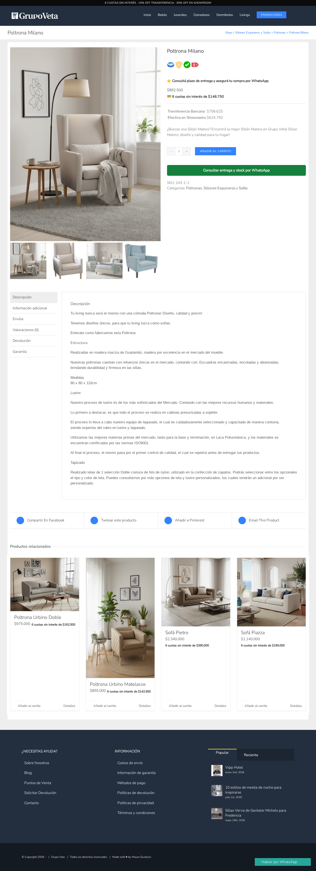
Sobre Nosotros (36, 762)
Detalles (69, 706)
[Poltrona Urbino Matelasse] (120, 618)
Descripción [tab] (22, 297)
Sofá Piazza (253, 632)
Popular (222, 752)
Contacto (31, 802)
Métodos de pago (131, 782)
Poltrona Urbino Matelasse (118, 684)
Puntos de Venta (37, 782)
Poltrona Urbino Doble (37, 617)
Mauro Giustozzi (141, 857)
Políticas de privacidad (135, 802)
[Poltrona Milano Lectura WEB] (85, 144)
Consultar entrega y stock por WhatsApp (236, 170)
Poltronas (280, 32)
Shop (228, 32)
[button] (305, 15)
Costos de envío (130, 762)
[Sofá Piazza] (271, 592)
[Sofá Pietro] (195, 592)
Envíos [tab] (18, 318)
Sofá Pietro (176, 632)
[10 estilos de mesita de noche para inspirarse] (216, 790)
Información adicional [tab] (30, 308)
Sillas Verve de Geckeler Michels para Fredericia (255, 813)
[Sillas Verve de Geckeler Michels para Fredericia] (216, 813)
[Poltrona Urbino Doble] (44, 584)
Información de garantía (136, 772)
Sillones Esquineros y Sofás (252, 32)
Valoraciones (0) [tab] (26, 329)
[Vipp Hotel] (216, 770)
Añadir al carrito (215, 151)
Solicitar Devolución (40, 792)
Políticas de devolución (136, 792)
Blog (28, 772)
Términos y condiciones (136, 812)
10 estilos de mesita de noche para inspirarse (253, 790)
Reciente (251, 754)
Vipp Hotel (234, 767)
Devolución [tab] (22, 340)
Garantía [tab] (20, 351)
